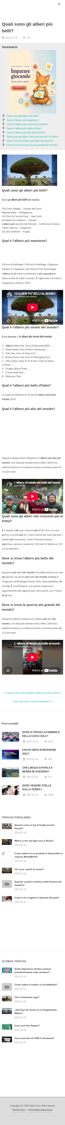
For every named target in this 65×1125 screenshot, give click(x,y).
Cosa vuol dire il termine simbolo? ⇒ (33, 701)
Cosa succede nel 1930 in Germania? (34, 1038)
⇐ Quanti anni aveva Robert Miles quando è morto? (32, 693)
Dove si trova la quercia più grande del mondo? (32, 145)
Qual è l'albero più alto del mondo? (25, 132)
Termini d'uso (18, 1110)
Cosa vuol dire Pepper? (27, 1025)
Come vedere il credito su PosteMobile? (36, 984)
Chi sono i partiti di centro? (29, 869)
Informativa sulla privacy (40, 1110)
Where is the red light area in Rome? (34, 840)
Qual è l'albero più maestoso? (22, 120)
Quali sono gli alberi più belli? (22, 116)
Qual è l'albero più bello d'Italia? (23, 128)
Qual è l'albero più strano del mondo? (27, 124)
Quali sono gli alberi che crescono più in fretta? (32, 136)
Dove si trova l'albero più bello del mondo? (29, 141)
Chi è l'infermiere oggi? (27, 997)
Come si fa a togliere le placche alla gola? (37, 897)
